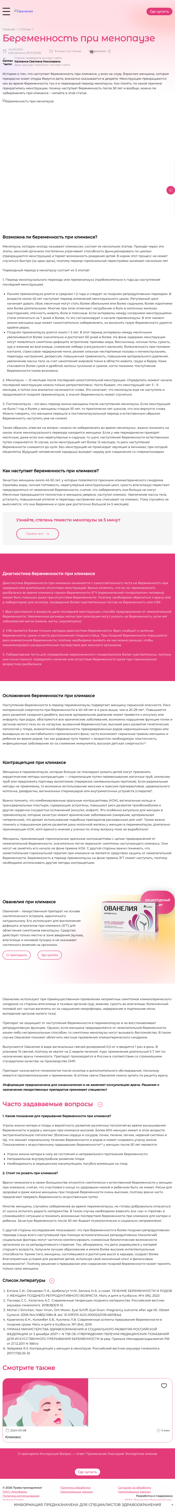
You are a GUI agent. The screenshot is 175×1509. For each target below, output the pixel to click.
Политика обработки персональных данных (76, 1489)
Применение (96, 1454)
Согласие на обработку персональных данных (134, 1489)
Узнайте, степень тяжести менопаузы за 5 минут (68, 519)
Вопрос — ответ (72, 1454)
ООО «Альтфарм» (15, 1491)
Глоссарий (116, 1454)
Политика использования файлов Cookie (21, 1498)
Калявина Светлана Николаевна (37, 61)
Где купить (159, 11)
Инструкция (49, 1454)
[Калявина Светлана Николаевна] (8, 61)
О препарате (16, 955)
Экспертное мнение (141, 1454)
